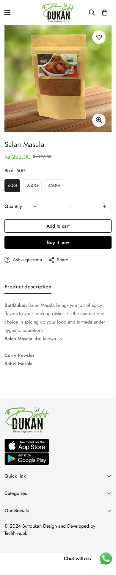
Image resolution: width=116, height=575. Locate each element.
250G (32, 185)
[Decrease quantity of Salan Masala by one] (35, 206)
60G (12, 185)
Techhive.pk (15, 533)
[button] (105, 12)
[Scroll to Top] (105, 543)
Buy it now (58, 242)
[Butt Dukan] (58, 12)
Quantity (13, 206)
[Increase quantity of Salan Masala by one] (104, 206)
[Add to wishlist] (99, 37)
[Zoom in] (99, 120)
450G (54, 185)
